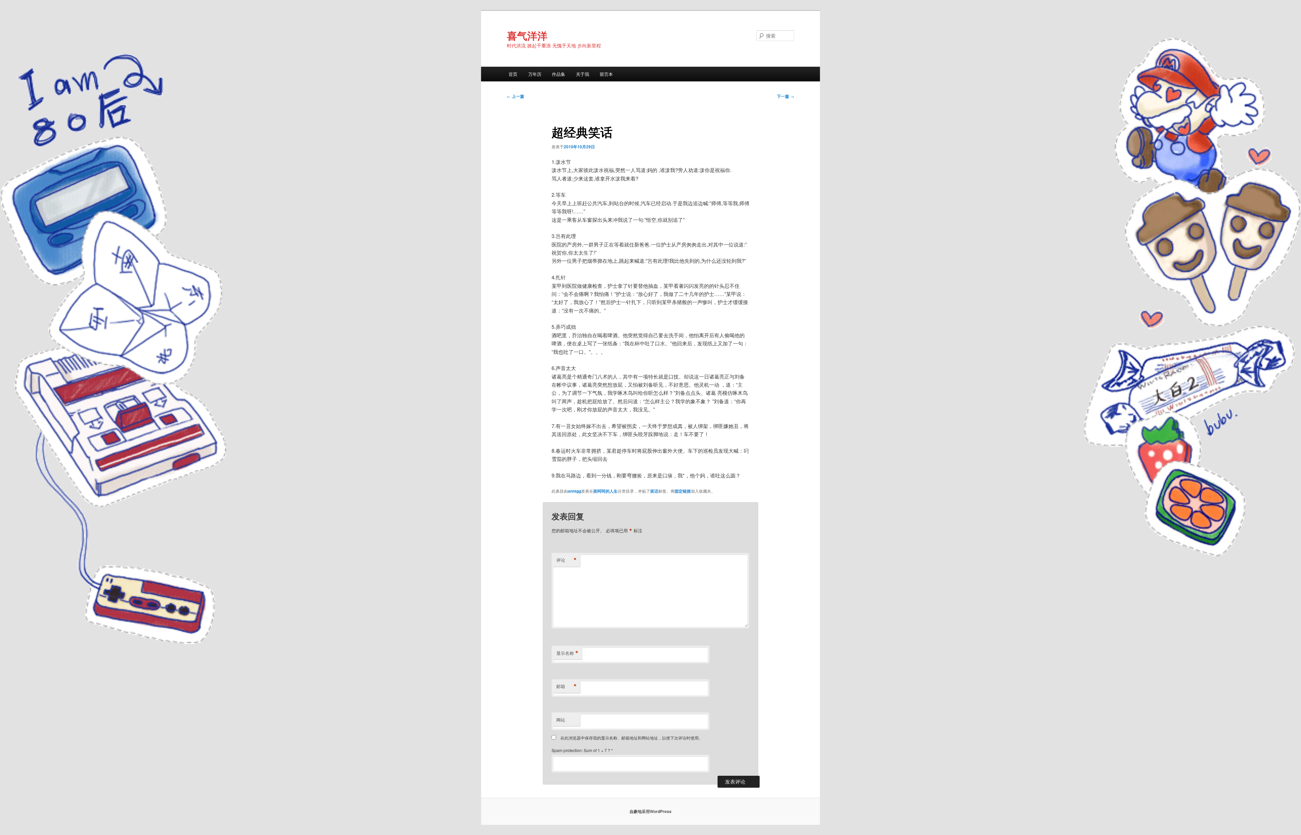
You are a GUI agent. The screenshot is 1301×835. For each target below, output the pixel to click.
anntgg (574, 491)
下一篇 (785, 96)
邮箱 (566, 686)
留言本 (606, 74)
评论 (566, 560)
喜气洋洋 (527, 35)
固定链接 (683, 491)
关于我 (582, 74)
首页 (513, 74)
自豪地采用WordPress (650, 811)
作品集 (558, 74)
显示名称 (567, 653)
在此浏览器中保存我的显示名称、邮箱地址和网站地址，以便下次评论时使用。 (631, 738)
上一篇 (515, 96)
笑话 (654, 491)
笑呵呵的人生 (605, 491)
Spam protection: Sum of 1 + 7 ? (581, 750)
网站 (560, 719)
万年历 (534, 74)
